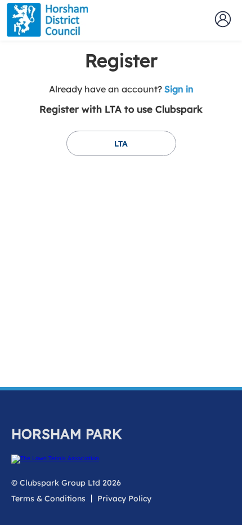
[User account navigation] (222, 19)
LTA (121, 144)
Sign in (179, 89)
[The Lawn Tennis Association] (119, 459)
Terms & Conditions (48, 498)
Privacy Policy (124, 498)
